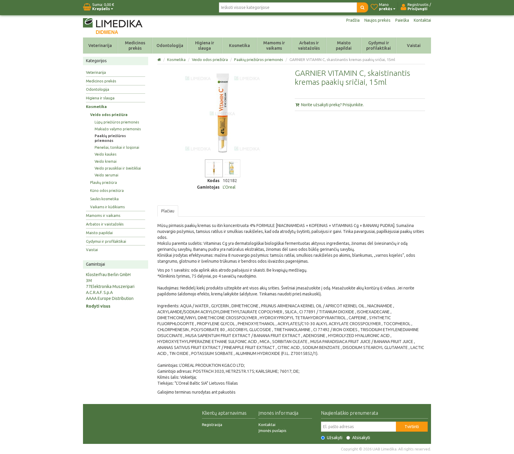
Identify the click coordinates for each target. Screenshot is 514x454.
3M (89, 280)
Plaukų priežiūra (103, 182)
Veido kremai (106, 161)
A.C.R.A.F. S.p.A (99, 292)
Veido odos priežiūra (109, 115)
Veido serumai (106, 175)
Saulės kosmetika (104, 199)
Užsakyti (334, 437)
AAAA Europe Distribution (110, 298)
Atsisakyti (361, 437)
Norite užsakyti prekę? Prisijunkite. (332, 104)
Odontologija (169, 45)
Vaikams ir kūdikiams (107, 207)
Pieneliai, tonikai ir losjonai (117, 147)
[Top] (159, 59)
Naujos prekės (377, 20)
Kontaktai (422, 20)
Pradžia (353, 20)
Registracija (212, 424)
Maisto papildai (344, 45)
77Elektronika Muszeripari (110, 286)
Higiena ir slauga (204, 45)
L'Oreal (229, 187)
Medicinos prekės (135, 45)
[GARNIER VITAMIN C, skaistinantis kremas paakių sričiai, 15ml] (214, 168)
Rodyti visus (98, 306)
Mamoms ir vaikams (274, 45)
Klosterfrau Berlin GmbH (108, 274)
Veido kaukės (105, 154)
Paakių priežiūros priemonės (110, 138)
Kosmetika (239, 45)
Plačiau (167, 211)
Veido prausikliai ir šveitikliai (118, 168)
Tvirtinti (412, 426)
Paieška (402, 20)
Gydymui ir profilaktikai (378, 45)
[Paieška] (362, 7)
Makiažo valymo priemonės (118, 129)
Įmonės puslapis (272, 430)
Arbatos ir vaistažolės (309, 45)
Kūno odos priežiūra (107, 190)
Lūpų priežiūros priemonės (117, 122)
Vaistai (414, 45)
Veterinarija (100, 45)
